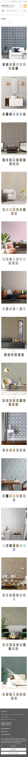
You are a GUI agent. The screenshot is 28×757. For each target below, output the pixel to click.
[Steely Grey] (20, 308)
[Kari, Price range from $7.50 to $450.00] (14, 428)
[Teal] (19, 354)
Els (14, 542)
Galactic (14, 61)
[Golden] (14, 209)
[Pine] (9, 404)
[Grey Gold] (16, 263)
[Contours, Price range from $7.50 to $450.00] (14, 287)
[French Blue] (20, 259)
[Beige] (3, 595)
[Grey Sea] (3, 496)
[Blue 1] (7, 64)
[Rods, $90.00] (14, 623)
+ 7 (19, 263)
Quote (19, 1)
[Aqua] (7, 450)
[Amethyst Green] (3, 259)
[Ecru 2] (17, 64)
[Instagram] (9, 724)
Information (4, 731)
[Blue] (10, 114)
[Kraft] (15, 354)
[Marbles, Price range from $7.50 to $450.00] (14, 138)
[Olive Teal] (9, 648)
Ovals (14, 592)
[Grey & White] (3, 308)
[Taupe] (24, 114)
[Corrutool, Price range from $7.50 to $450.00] (14, 92)
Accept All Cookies (13, 753)
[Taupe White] (14, 599)
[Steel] (17, 694)
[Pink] (14, 114)
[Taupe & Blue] (24, 694)
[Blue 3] (3, 64)
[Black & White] (7, 308)
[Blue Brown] (10, 644)
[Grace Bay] (17, 450)
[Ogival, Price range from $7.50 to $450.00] (14, 188)
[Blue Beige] (10, 259)
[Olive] (14, 163)
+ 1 (19, 68)
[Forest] (17, 400)
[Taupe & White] (24, 308)
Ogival (14, 206)
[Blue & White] (10, 308)
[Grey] (3, 114)
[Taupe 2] (13, 68)
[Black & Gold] (7, 496)
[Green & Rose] (17, 496)
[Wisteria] (14, 499)
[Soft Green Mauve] (13, 648)
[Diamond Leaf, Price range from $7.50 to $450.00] (14, 474)
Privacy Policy (18, 742)
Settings (13, 746)
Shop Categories (5, 728)
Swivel (14, 256)
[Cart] (25, 6)
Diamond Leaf (14, 493)
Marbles (14, 157)
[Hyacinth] (20, 545)
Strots (14, 691)
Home (2, 14)
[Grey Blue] (13, 263)
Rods (14, 641)
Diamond (14, 397)
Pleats (14, 351)
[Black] (7, 114)
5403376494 (5, 716)
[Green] (20, 64)
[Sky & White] (17, 308)
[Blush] (14, 259)
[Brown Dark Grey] (3, 160)
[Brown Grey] (17, 160)
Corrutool (14, 111)
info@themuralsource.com (9, 719)
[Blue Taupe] (10, 160)
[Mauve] (20, 644)
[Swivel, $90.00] (14, 237)
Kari (14, 447)
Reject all (13, 749)
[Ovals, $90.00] (14, 573)
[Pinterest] (3, 724)
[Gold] (20, 160)
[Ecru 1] (14, 64)
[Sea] (17, 114)
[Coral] (14, 400)
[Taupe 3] (16, 68)
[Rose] (12, 213)
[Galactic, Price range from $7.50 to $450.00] (14, 43)
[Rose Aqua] (24, 545)
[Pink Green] (20, 595)
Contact (14, 1)
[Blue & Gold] (3, 400)
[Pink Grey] (24, 595)
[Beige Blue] (7, 259)
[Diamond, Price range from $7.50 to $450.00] (14, 379)
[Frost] (24, 259)
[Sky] (24, 64)
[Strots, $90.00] (14, 673)
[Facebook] (6, 724)
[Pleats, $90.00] (14, 333)
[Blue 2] (10, 64)
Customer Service (5, 734)
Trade (25, 1)
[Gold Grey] (14, 545)
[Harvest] (24, 400)
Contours (14, 305)
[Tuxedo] (24, 450)
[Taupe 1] (9, 68)
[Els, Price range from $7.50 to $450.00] (14, 524)
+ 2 (19, 648)
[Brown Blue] (14, 160)
